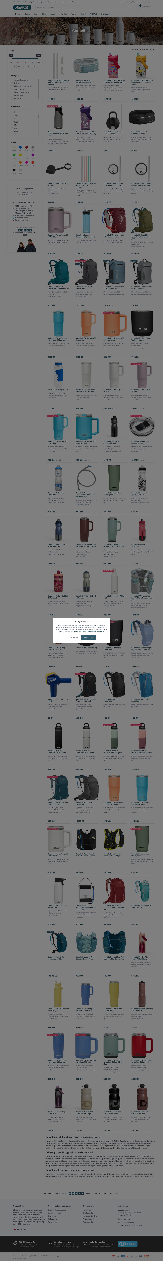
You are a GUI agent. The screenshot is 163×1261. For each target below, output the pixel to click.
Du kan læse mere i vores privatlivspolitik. (89, 631)
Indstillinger (74, 638)
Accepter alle (88, 638)
